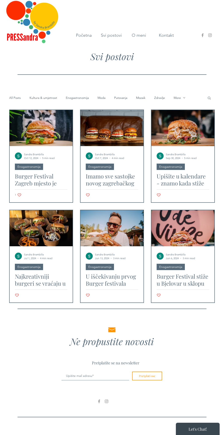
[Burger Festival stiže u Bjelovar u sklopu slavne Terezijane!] (182, 228)
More (177, 98)
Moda (101, 98)
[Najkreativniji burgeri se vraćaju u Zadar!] (41, 228)
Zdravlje (159, 98)
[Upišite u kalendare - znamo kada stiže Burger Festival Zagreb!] (182, 128)
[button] (209, 98)
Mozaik (140, 98)
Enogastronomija (77, 98)
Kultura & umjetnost (43, 98)
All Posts (15, 98)
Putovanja (120, 98)
